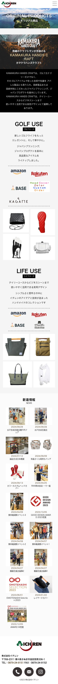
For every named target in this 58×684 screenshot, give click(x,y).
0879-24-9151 (16, 663)
